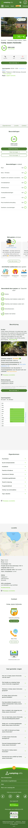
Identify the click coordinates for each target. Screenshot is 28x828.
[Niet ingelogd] (25, 2)
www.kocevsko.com (14, 659)
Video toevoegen (13, 152)
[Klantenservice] (20, 2)
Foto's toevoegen (13, 155)
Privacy (24, 821)
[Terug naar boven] (14, 767)
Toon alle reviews (13, 261)
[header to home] (7, 2)
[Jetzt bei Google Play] (14, 816)
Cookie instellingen (8, 823)
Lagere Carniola (10, 75)
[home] (14, 773)
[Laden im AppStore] (14, 813)
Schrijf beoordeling (13, 148)
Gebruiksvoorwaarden (8, 821)
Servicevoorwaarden (19, 823)
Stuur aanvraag (13, 62)
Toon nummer (14, 641)
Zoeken (7, 6)
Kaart (12, 6)
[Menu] (2, 6)
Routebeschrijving (5, 587)
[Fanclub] (18, 6)
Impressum (18, 821)
